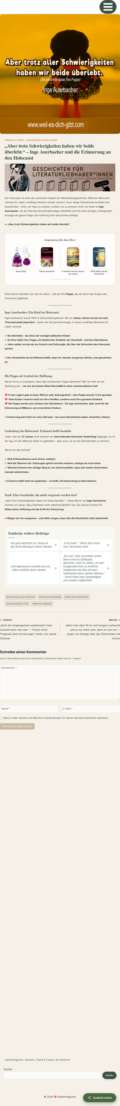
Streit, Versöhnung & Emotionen (37, 140)
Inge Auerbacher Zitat (17, 603)
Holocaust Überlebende (76, 597)
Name (5, 708)
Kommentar (9, 667)
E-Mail (68, 708)
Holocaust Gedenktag (50, 597)
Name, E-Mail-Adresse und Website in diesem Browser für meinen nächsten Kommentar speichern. (56, 718)
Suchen (8, 1069)
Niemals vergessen (42, 603)
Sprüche (10, 140)
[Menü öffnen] (108, 7)
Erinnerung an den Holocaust (20, 597)
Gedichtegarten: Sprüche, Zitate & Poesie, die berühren (37, 1059)
